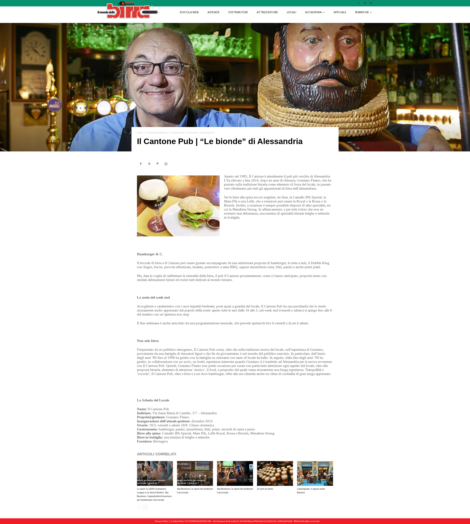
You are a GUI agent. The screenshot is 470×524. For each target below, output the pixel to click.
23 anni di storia (265, 489)
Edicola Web (189, 12)
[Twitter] (149, 164)
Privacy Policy (161, 521)
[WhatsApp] (166, 164)
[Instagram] (365, 3)
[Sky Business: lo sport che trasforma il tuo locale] (195, 473)
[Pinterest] (157, 164)
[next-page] (145, 507)
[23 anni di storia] (275, 473)
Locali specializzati (156, 132)
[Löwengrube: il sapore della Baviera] (315, 473)
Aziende (213, 12)
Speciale (340, 12)
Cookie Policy (177, 521)
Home (140, 132)
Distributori (238, 12)
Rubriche (362, 12)
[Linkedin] (371, 3)
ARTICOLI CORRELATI (156, 454)
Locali (291, 12)
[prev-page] (139, 507)
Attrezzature (267, 12)
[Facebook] (359, 3)
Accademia (313, 12)
